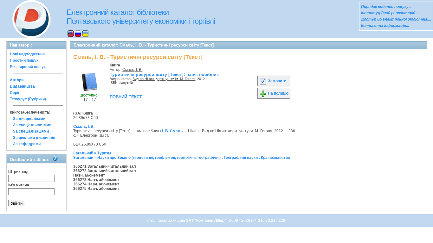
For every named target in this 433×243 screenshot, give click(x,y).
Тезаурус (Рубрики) (28, 99)
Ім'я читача (18, 185)
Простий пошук (24, 60)
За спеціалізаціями (31, 131)
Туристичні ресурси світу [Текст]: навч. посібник (164, 74)
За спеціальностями (32, 125)
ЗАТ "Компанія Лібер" (206, 220)
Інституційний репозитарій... (389, 13)
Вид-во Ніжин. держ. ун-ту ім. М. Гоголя (163, 79)
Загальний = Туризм (92, 153)
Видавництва (22, 86)
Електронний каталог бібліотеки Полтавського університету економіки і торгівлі (141, 16)
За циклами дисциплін (34, 137)
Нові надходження (27, 54)
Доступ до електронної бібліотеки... (396, 19)
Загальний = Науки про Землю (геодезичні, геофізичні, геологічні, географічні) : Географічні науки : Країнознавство (181, 157)
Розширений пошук (28, 67)
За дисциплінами (29, 118)
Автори (16, 80)
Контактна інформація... (385, 25)
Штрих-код (18, 172)
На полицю (277, 93)
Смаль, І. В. (132, 69)
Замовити (276, 81)
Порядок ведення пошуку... (386, 6)
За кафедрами (27, 144)
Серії (14, 92)
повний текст (126, 96)
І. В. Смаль (172, 131)
